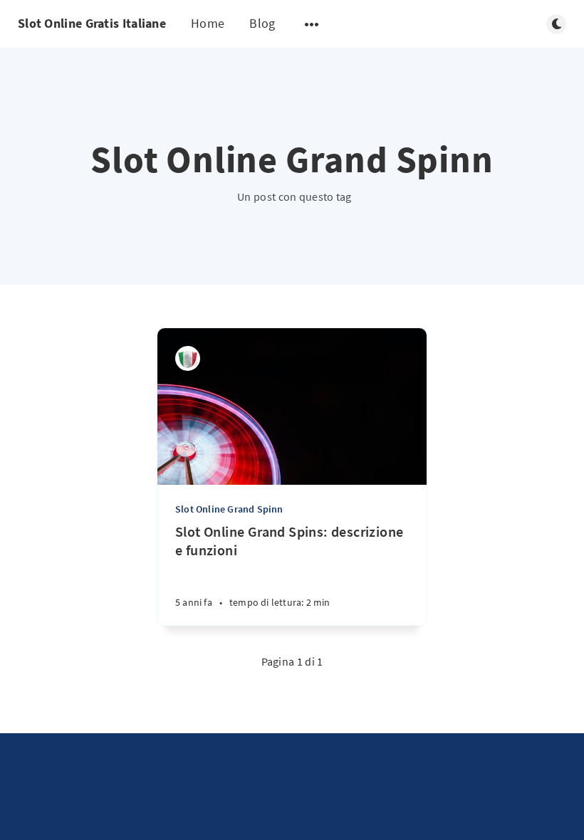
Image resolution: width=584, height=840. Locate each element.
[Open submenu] (312, 24)
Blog (262, 23)
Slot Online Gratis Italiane (92, 23)
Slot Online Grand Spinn (229, 509)
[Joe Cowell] (187, 358)
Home (207, 23)
